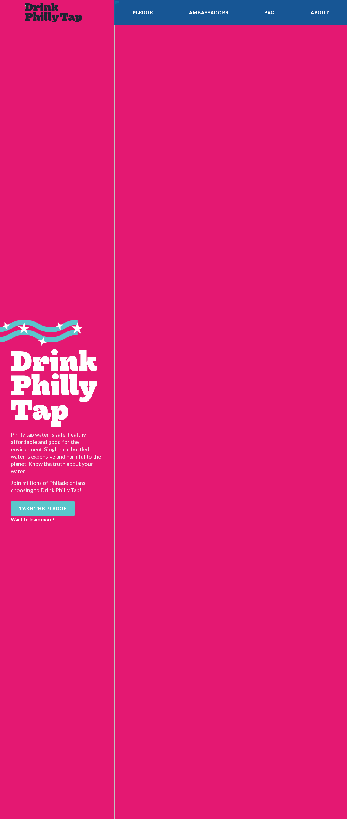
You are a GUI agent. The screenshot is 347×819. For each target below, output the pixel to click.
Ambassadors (208, 12)
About (319, 12)
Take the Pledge (43, 508)
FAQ (269, 12)
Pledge (142, 12)
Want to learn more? (33, 519)
